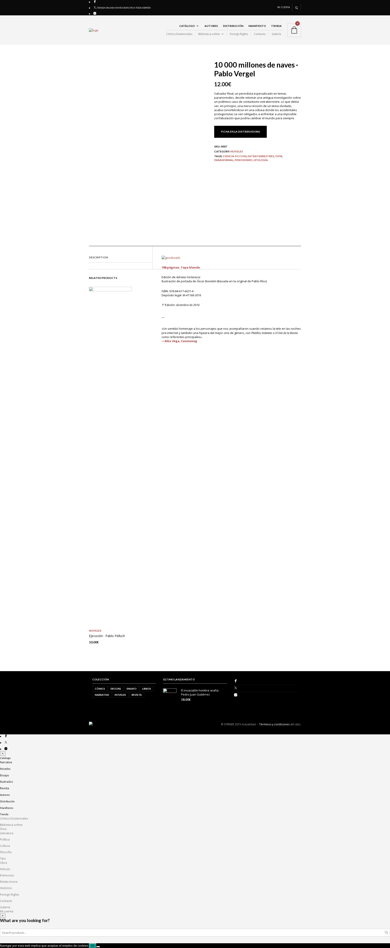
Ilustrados (6, 782)
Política (5, 839)
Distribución (233, 26)
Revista (137, 694)
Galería (276, 34)
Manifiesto (257, 26)
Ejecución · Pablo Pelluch (107, 636)
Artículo (5, 869)
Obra (3, 863)
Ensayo (132, 688)
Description (98, 257)
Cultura (5, 846)
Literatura (6, 833)
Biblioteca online (209, 34)
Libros (146, 688)
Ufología (260, 160)
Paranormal (224, 160)
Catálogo (187, 26)
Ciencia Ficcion (234, 156)
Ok (93, 945)
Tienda (276, 26)
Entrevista (7, 875)
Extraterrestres (261, 156)
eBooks (116, 688)
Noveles (236, 151)
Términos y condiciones (274, 724)
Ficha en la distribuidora (240, 131)
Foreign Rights (239, 34)
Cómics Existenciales (179, 34)
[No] (98, 946)
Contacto (260, 34)
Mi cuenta (283, 7)
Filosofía (6, 852)
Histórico (6, 888)
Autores (211, 26)
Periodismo (243, 160)
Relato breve (9, 882)
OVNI (278, 156)
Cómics (100, 688)
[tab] (120, 257)
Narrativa (102, 694)
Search (386, 932)
